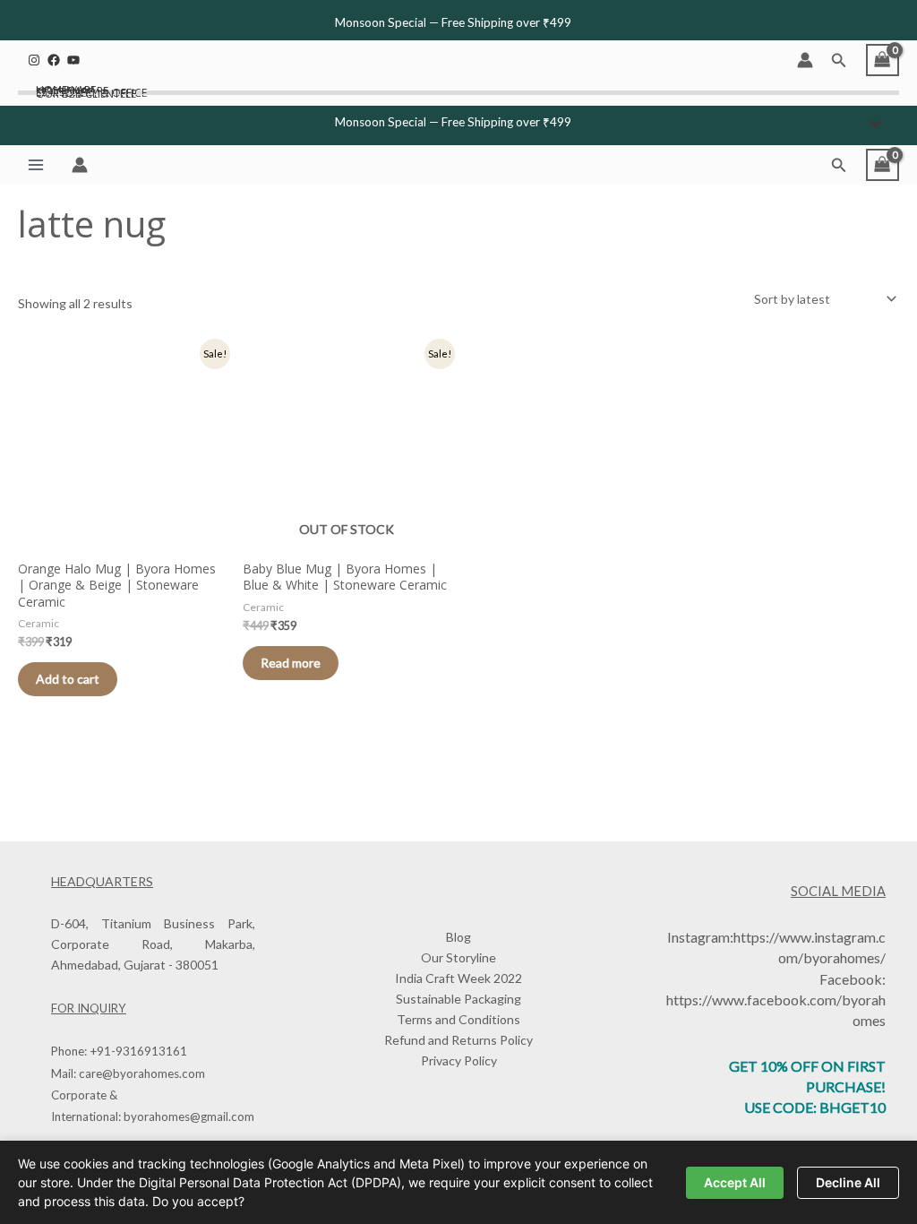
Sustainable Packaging (458, 998)
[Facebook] (54, 60)
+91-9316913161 (138, 1051)
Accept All (735, 1182)
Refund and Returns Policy (458, 1039)
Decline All (848, 1182)
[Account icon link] (805, 60)
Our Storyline (458, 957)
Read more (291, 662)
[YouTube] (73, 60)
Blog (458, 936)
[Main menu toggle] (36, 165)
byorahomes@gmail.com (189, 1116)
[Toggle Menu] (871, 126)
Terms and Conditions (458, 1019)
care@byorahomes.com (142, 1073)
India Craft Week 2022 (458, 978)
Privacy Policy (459, 1060)
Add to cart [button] (67, 678)
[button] (839, 60)
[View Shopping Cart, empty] (882, 60)
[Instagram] (34, 60)
